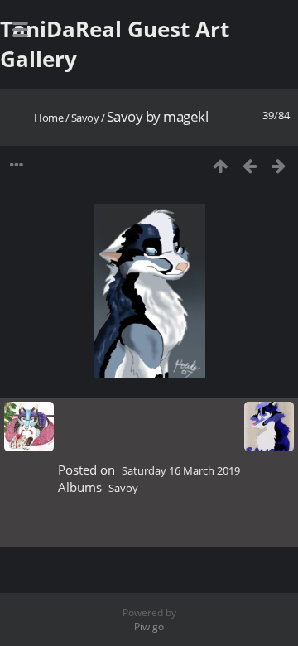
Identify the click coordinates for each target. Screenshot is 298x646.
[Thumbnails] (220, 165)
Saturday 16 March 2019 (181, 470)
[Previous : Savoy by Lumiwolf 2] (249, 165)
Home (48, 117)
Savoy (85, 117)
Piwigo (149, 626)
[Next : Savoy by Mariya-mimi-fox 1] (278, 165)
